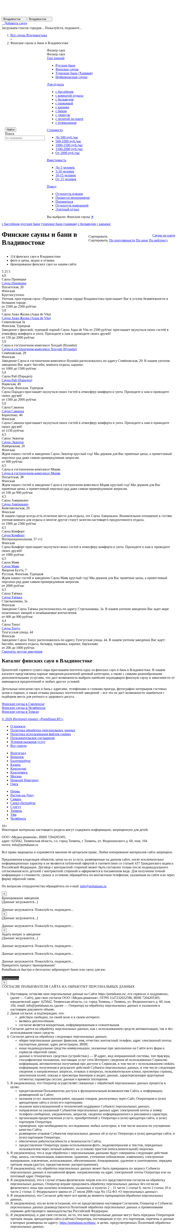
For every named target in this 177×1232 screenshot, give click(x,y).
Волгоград (18, 753)
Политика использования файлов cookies (40, 734)
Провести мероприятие (72, 197)
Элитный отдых (67, 209)
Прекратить (10, 978)
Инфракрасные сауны (71, 77)
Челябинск (18, 818)
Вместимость (56, 160)
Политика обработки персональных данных (42, 730)
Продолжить (29, 978)
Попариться (64, 201)
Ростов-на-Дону (22, 795)
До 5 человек (65, 167)
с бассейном (64, 91)
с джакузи (62, 115)
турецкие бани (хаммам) (59, 224)
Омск (14, 784)
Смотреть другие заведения (22, 651)
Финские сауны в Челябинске (24, 708)
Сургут (15, 807)
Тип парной (56, 58)
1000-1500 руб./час (69, 145)
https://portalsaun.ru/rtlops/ (78, 1222)
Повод (51, 186)
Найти (10, 129)
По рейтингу (158, 240)
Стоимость (55, 130)
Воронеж (17, 757)
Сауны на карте (163, 235)
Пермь (15, 791)
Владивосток (14, 19)
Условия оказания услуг (28, 742)
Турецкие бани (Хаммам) (74, 73)
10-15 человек (65, 175)
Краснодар (18, 768)
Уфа (13, 814)
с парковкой (64, 103)
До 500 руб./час (66, 137)
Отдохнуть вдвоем (69, 194)
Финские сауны (67, 69)
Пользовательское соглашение (32, 738)
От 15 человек (65, 179)
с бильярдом (64, 99)
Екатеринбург (20, 761)
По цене (142, 240)
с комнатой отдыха (69, 95)
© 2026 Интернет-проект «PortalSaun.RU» (32, 719)
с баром (61, 111)
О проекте (17, 726)
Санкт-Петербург (23, 803)
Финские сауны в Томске (20, 711)
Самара (15, 799)
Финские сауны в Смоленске (23, 704)
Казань (15, 764)
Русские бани (65, 65)
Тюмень (16, 811)
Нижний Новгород (24, 780)
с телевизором (65, 123)
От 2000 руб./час (67, 153)
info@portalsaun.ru (93, 886)
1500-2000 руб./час (69, 149)
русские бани (30, 224)
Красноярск (19, 772)
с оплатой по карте (69, 119)
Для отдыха (55, 84)
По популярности (122, 240)
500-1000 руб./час (68, 141)
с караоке (62, 107)
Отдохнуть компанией (71, 205)
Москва (16, 776)
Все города (18, 746)
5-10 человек (64, 171)
